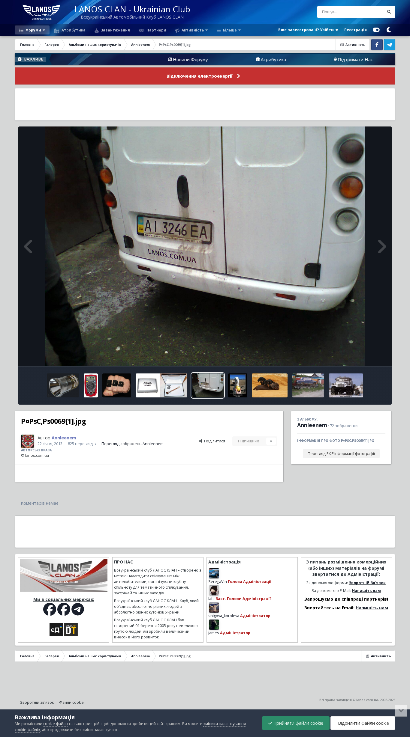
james (213, 632)
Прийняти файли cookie (297, 723)
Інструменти (366, 355)
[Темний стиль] (389, 30)
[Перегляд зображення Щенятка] (270, 385)
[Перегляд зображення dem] (237, 385)
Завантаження (115, 30)
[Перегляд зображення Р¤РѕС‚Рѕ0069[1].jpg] (208, 385)
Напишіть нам (366, 590)
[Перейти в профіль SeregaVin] (214, 573)
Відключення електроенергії (200, 76)
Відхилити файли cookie (363, 723)
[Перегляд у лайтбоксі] (205, 246)
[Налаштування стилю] (376, 30)
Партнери (156, 30)
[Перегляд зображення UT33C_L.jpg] (91, 385)
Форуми (33, 30)
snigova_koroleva (223, 615)
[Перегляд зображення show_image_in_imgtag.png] (63, 385)
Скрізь (370, 12)
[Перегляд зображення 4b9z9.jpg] (116, 385)
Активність (192, 30)
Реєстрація (355, 29)
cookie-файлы (55, 723)
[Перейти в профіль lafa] (214, 590)
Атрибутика (73, 30)
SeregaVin (217, 581)
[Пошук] (389, 12)
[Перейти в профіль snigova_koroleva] (214, 607)
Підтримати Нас (304, 59)
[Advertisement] (205, 104)
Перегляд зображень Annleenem (132, 443)
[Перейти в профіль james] (214, 625)
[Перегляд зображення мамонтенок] (346, 385)
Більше (230, 30)
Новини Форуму (140, 59)
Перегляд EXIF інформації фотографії (341, 453)
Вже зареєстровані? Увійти (307, 29)
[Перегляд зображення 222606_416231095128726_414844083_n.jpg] (161, 385)
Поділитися (213, 441)
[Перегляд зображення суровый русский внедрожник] (308, 385)
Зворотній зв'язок (37, 702)
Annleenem (312, 425)
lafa (211, 598)
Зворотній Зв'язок (367, 582)
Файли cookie (71, 702)
